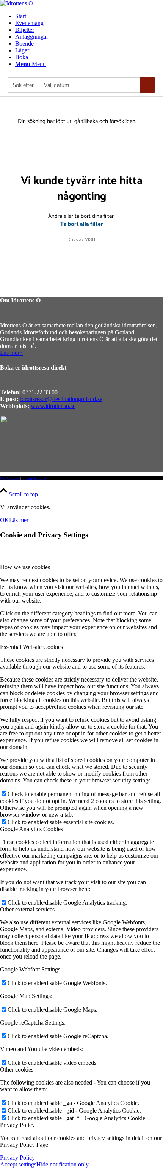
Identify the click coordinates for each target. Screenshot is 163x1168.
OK (4, 520)
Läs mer (18, 520)
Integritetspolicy (34, 478)
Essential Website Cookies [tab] (31, 647)
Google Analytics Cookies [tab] (31, 829)
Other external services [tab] (27, 909)
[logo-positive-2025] (16, 3)
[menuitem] (89, 16)
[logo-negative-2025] (60, 469)
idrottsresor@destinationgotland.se (61, 399)
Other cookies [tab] (16, 1069)
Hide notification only (62, 1164)
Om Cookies (9, 478)
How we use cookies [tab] (25, 567)
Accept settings (18, 1164)
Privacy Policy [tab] (17, 1125)
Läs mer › (11, 352)
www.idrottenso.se (53, 406)
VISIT (90, 239)
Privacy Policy (17, 1157)
